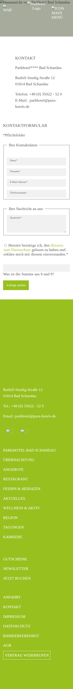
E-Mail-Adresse (19, 182)
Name (15, 160)
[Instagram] (9, 432)
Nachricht (16, 217)
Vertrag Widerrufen (27, 655)
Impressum (14, 616)
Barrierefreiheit (21, 636)
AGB (7, 645)
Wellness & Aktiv (21, 508)
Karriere (12, 537)
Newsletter (15, 568)
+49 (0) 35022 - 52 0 (27, 406)
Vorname (15, 171)
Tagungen (13, 527)
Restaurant (15, 479)
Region (10, 517)
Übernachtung (18, 460)
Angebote (13, 469)
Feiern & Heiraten (21, 489)
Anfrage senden (16, 285)
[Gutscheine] (7, 8)
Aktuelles (14, 498)
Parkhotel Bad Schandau (29, 450)
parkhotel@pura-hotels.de (35, 416)
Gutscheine (15, 559)
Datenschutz (16, 626)
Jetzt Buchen (17, 578)
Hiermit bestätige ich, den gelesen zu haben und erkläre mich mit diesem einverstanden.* (36, 249)
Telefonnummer (18, 192)
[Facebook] (24, 432)
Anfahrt (12, 597)
